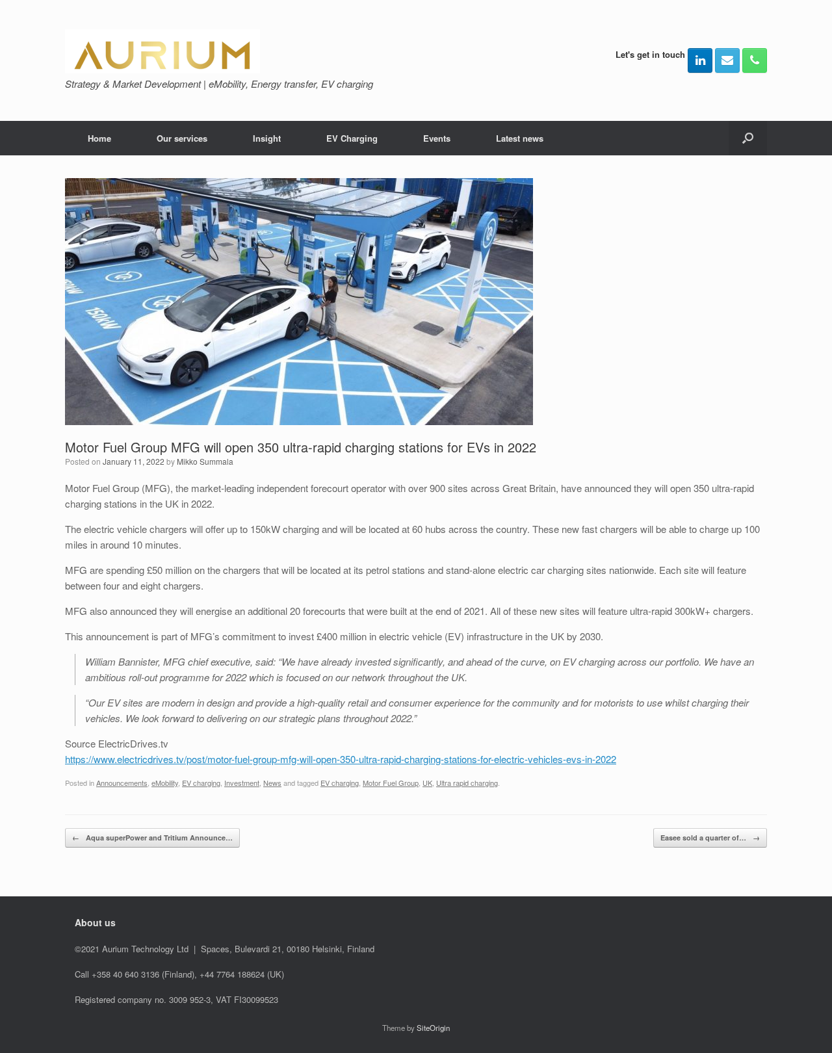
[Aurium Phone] (754, 60)
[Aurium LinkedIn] (700, 60)
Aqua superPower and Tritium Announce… (152, 837)
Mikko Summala (205, 461)
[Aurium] (162, 51)
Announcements (122, 782)
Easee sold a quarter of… (710, 837)
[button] (748, 138)
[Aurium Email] (727, 60)
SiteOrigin (433, 1027)
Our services (182, 138)
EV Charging (352, 138)
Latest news (519, 138)
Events (436, 138)
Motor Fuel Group (391, 782)
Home (99, 138)
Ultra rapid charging (467, 782)
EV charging (201, 782)
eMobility (164, 782)
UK (427, 782)
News (272, 782)
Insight (267, 138)
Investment (241, 782)
